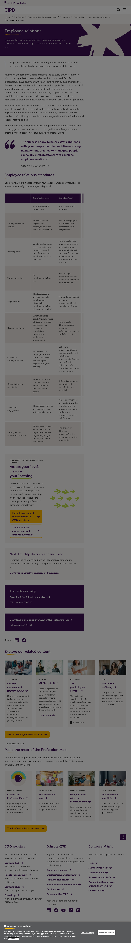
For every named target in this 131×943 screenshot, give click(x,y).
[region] (65, 932)
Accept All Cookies (106, 933)
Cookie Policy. (13, 939)
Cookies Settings (87, 933)
